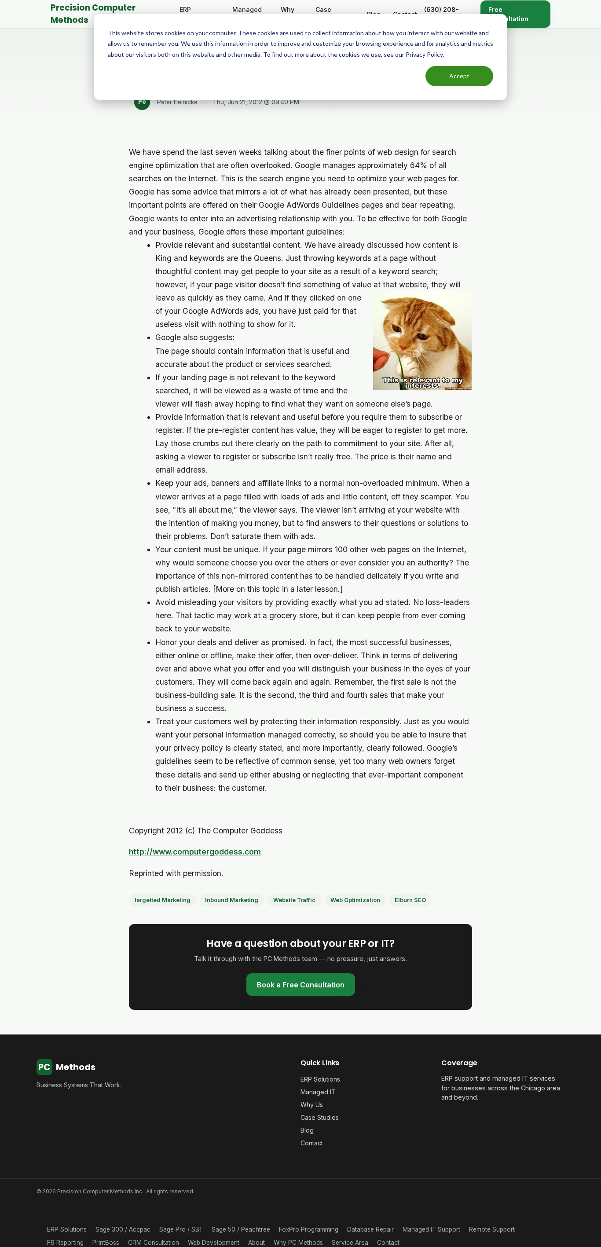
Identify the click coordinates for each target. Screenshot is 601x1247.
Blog (307, 1130)
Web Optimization (355, 900)
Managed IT (318, 1092)
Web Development (213, 1242)
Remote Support (492, 1229)
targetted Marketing (163, 900)
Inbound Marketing (231, 900)
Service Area (350, 1242)
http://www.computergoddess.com (195, 851)
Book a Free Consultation (300, 984)
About (256, 1242)
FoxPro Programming (308, 1229)
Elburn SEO (410, 900)
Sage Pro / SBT (181, 1229)
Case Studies (319, 1117)
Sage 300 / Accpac (122, 1229)
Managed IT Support (431, 1229)
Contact (311, 1143)
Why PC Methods (298, 1242)
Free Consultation (508, 14)
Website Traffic (294, 900)
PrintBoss (105, 1242)
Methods (66, 1067)
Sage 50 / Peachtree (241, 1229)
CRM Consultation (153, 1242)
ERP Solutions (320, 1079)
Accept (459, 76)
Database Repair (370, 1229)
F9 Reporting (65, 1242)
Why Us (311, 1104)
